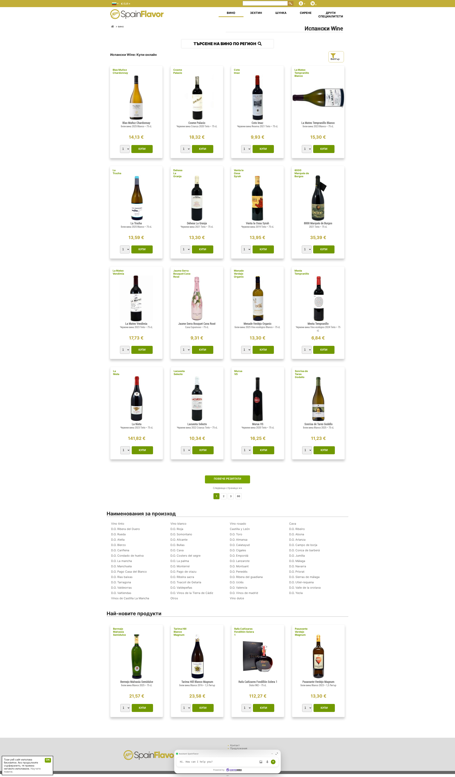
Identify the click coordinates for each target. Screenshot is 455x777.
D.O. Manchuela (121, 566)
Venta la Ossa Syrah (238, 173)
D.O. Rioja (176, 529)
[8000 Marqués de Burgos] (318, 220)
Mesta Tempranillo (302, 272)
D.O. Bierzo (118, 545)
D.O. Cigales (238, 550)
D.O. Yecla (296, 593)
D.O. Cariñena (120, 550)
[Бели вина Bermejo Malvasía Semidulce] (136, 678)
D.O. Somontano (181, 534)
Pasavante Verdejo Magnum (301, 631)
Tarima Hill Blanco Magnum (180, 631)
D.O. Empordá (239, 555)
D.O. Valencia (238, 587)
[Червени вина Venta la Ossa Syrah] (257, 220)
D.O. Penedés (238, 571)
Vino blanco (178, 523)
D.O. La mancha (121, 561)
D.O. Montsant (239, 566)
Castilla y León (240, 529)
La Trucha (117, 172)
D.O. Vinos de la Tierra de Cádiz (191, 593)
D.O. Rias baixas (121, 577)
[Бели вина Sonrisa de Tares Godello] (318, 420)
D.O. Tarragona (121, 582)
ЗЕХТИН (256, 13)
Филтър (335, 58)
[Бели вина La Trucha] (136, 220)
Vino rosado (238, 523)
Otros (174, 598)
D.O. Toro (236, 534)
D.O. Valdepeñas (181, 587)
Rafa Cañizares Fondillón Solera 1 (244, 631)
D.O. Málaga (297, 561)
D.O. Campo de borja (303, 545)
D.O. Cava (177, 550)
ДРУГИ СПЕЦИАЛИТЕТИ (330, 14)
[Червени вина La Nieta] (136, 420)
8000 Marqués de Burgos (302, 173)
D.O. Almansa (238, 539)
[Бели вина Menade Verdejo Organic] (257, 320)
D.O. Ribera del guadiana (246, 577)
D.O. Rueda (118, 534)
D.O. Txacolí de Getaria (185, 582)
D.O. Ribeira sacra (182, 577)
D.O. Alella (118, 539)
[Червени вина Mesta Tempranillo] (318, 320)
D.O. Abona (296, 534)
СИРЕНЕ (306, 13)
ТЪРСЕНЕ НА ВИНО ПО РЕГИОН (226, 43)
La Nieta (116, 372)
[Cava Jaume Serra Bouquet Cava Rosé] (196, 320)
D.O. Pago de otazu (183, 571)
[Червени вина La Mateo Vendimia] (136, 320)
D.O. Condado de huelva (127, 555)
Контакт (235, 745)
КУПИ (142, 148)
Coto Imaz (237, 71)
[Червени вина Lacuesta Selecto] (197, 420)
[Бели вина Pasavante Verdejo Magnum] (318, 678)
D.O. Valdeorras (121, 587)
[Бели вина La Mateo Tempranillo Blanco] (318, 119)
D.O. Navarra (297, 566)
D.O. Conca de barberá (304, 550)
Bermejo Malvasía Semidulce (119, 631)
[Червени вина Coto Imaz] (257, 119)
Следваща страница (227, 487)
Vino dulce (237, 598)
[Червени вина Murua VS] (257, 420)
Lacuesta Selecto (179, 372)
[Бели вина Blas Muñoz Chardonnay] (136, 119)
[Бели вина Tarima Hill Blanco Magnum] (197, 678)
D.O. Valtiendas (121, 593)
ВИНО (231, 13)
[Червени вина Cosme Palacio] (196, 119)
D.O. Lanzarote (240, 561)
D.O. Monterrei (180, 566)
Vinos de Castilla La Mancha (130, 598)
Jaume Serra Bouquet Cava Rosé (181, 273)
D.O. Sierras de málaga (304, 577)
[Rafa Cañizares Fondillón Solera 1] (257, 678)
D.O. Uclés (236, 582)
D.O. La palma (179, 561)
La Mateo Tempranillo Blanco (302, 72)
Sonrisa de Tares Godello (301, 374)
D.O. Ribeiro (297, 529)
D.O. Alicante (179, 539)
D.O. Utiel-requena (301, 582)
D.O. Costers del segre (185, 555)
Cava (292, 523)
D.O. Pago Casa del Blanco (129, 571)
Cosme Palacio (177, 71)
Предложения (238, 748)
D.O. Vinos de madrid (244, 593)
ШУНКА (281, 13)
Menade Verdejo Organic (239, 273)
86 (238, 496)
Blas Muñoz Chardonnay (120, 71)
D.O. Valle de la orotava (305, 587)
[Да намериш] (290, 3)
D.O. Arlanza (297, 539)
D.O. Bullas (177, 545)
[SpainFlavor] (112, 26)
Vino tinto (117, 523)
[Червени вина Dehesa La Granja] (196, 220)
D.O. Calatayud (240, 545)
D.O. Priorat (296, 571)
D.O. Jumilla (297, 555)
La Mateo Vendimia (118, 272)
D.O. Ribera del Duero (125, 529)
